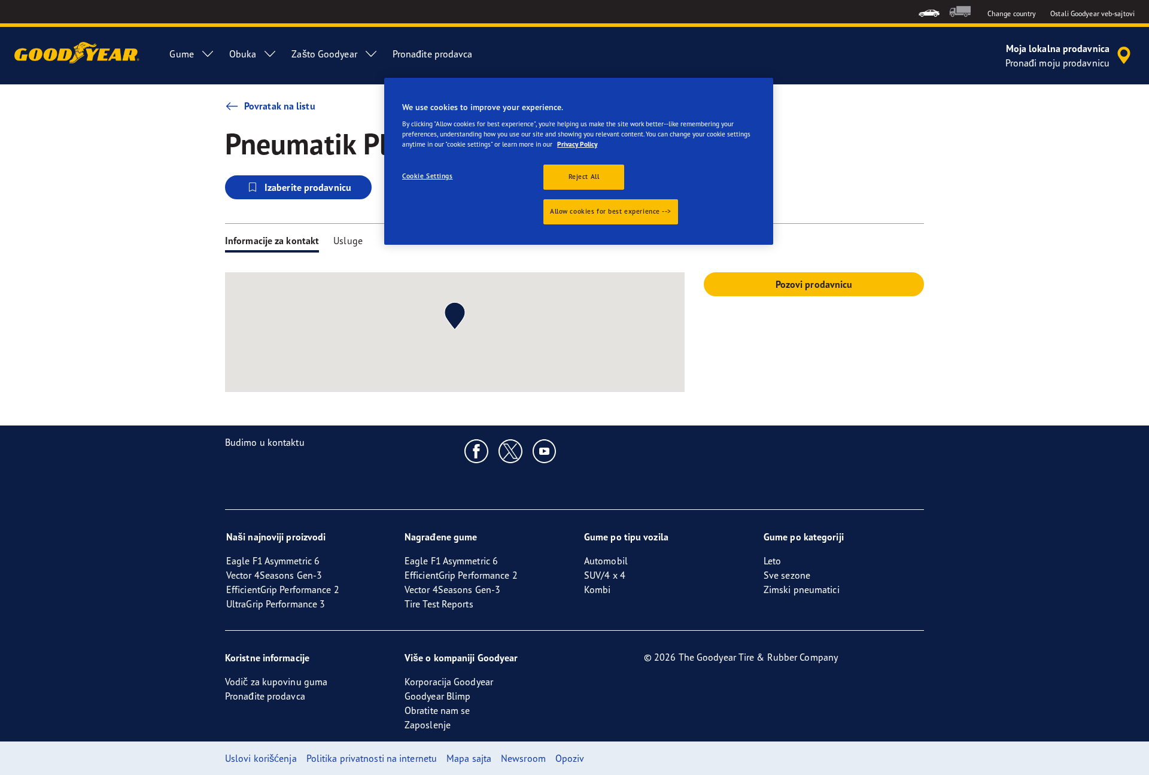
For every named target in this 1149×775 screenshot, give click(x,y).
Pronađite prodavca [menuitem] (433, 54)
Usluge (348, 241)
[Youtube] (545, 450)
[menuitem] (929, 11)
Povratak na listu (279, 106)
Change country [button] (1011, 13)
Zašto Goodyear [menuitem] (324, 54)
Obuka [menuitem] (243, 54)
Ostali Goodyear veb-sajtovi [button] (1092, 13)
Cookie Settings (427, 176)
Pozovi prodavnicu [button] (814, 284)
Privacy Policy (577, 144)
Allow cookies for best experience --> (610, 211)
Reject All (584, 176)
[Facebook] (476, 450)
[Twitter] (510, 450)
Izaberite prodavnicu (308, 187)
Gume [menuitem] (181, 54)
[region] (578, 161)
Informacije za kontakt (272, 241)
